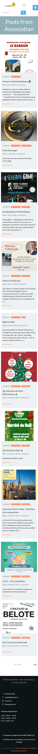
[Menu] (24, 5)
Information (26, 145)
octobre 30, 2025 (12, 646)
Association (15, 76)
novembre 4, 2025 (13, 516)
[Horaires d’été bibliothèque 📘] (19, 57)
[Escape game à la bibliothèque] (19, 187)
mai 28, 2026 (11, 154)
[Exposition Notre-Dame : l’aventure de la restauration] (19, 484)
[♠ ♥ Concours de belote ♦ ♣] (19, 618)
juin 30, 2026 (11, 85)
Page (23, 317)
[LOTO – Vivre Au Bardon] (19, 557)
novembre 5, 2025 (13, 454)
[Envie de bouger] (19, 126)
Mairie (4, 85)
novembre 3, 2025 (13, 584)
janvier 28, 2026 (12, 325)
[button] (35, 7)
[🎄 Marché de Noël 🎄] (19, 426)
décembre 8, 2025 (13, 397)
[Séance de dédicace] (19, 256)
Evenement (25, 207)
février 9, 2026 (12, 284)
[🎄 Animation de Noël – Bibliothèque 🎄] (19, 366)
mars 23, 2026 (11, 215)
